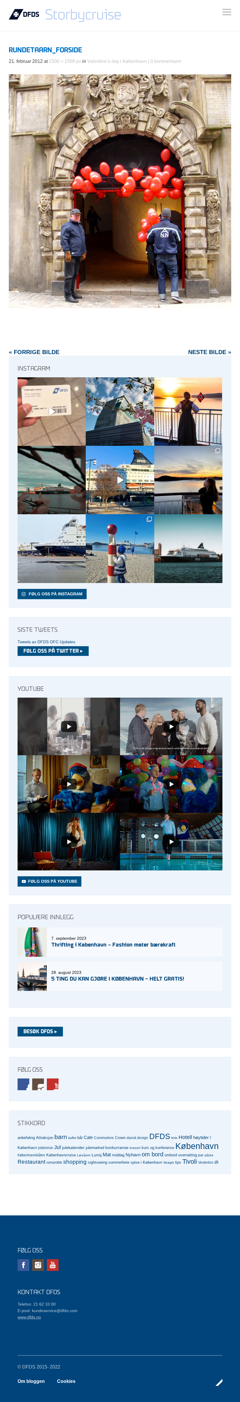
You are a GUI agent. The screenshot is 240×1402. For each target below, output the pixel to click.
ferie (174, 1138)
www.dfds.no (29, 1317)
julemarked (95, 1147)
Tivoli (189, 1161)
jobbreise (45, 1148)
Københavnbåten (31, 1155)
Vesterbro (205, 1162)
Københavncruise (61, 1155)
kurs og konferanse (158, 1147)
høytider (201, 1137)
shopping (75, 1162)
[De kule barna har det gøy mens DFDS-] (120, 548)
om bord (152, 1154)
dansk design (137, 1138)
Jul (57, 1147)
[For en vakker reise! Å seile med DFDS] (120, 480)
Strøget (168, 1162)
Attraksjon (44, 1138)
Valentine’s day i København (117, 61)
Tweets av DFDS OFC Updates (46, 641)
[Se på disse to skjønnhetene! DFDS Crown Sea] (52, 548)
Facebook (23, 1084)
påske (209, 1155)
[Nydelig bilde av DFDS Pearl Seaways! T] (52, 480)
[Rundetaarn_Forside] (120, 306)
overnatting (187, 1155)
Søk (226, 12)
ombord (170, 1155)
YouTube (53, 1084)
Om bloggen (31, 1381)
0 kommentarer (165, 61)
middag (118, 1155)
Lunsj (97, 1155)
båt (80, 1138)
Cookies (66, 1381)
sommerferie (118, 1162)
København (197, 1146)
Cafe (88, 1137)
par (200, 1155)
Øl (216, 1162)
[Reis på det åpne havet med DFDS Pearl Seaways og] (188, 548)
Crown (120, 1137)
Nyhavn (133, 1155)
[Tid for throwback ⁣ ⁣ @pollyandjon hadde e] (188, 480)
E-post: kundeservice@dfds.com (48, 1310)
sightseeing (97, 1162)
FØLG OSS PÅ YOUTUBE (52, 881)
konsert (135, 1148)
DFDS (159, 1136)
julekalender (73, 1147)
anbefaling (26, 1138)
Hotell (185, 1137)
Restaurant (31, 1162)
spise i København (146, 1162)
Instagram (38, 1084)
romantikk (54, 1162)
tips (178, 1162)
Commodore (104, 1138)
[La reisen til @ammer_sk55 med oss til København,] (52, 411)
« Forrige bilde (34, 352)
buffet (72, 1138)
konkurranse (116, 1147)
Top (216, 1382)
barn (60, 1136)
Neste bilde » (209, 352)
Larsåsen (83, 1155)
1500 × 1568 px (65, 61)
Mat (107, 1155)
